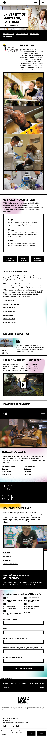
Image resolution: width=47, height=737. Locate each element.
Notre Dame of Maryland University (33, 601)
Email (5, 629)
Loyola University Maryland (13, 611)
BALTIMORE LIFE (23, 683)
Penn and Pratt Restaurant (9, 477)
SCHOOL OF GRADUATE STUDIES (11, 304)
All (8, 597)
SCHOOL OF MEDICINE (9, 311)
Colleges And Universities (11, 25)
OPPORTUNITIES (7, 37)
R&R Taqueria (27, 469)
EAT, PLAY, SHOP (34, 33)
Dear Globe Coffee (6, 471)
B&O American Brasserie (8, 466)
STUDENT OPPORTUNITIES (37, 683)
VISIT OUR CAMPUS (24, 259)
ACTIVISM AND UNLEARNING (10, 564)
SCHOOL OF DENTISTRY (9, 300)
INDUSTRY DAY (7, 560)
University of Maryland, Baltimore (33, 609)
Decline (41, 733)
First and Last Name (10, 619)
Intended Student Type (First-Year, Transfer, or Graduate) (23, 648)
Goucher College (11, 606)
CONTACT (41, 688)
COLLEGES (13, 683)
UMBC (29, 612)
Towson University (32, 604)
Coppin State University (12, 604)
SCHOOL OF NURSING (8, 315)
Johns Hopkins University (13, 608)
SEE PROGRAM (7, 556)
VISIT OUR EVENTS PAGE (10, 259)
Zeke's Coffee (27, 474)
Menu (36, 2)
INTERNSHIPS (6, 553)
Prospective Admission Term (12, 657)
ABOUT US (6, 688)
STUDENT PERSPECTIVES (22, 33)
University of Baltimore (33, 606)
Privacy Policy (19, 732)
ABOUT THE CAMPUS (8, 33)
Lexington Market (6, 474)
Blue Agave (5, 469)
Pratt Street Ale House (29, 466)
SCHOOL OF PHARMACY (9, 319)
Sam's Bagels (27, 471)
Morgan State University (33, 597)
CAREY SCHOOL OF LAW (9, 308)
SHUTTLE (5, 683)
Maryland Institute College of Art (14, 614)
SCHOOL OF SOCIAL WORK (10, 322)
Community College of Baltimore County (14, 601)
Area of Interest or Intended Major (15, 638)
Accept (31, 733)
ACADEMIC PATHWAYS (37, 259)
